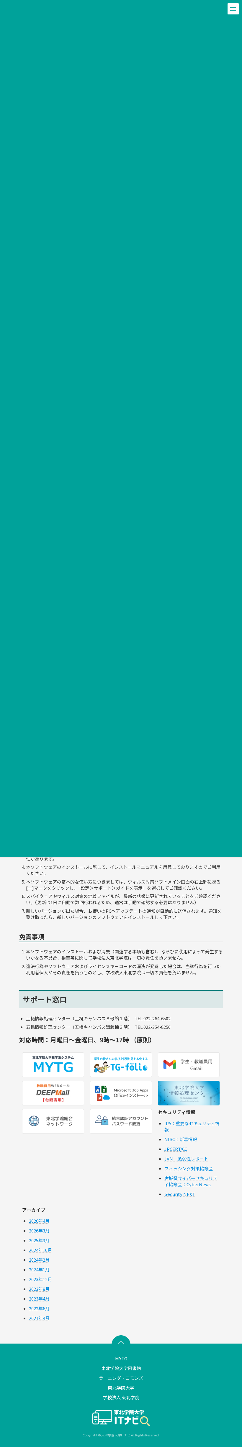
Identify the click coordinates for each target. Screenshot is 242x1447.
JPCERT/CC (175, 1149)
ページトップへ (121, 1341)
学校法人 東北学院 (121, 1397)
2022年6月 (39, 1309)
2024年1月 (39, 1270)
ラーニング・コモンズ (121, 1378)
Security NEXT (179, 1194)
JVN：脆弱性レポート (186, 1159)
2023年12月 (40, 1279)
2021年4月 (39, 1318)
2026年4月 (39, 1221)
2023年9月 (39, 1289)
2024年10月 (40, 1250)
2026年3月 (39, 1231)
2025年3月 (39, 1240)
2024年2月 (39, 1260)
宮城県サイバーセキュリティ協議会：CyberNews (191, 1181)
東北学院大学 (121, 1388)
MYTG (121, 1358)
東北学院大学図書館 (121, 1368)
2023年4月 (39, 1299)
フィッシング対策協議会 (188, 1168)
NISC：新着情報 (180, 1139)
